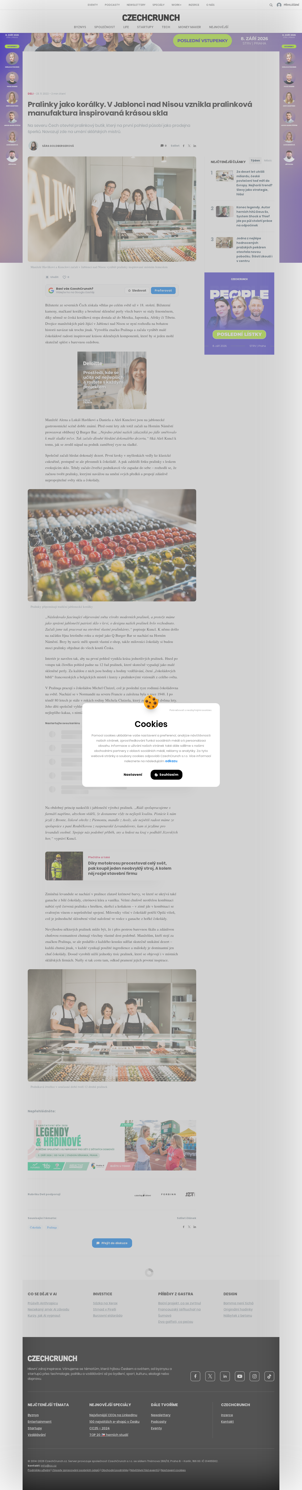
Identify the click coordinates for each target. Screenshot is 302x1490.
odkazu (171, 761)
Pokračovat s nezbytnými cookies (190, 710)
